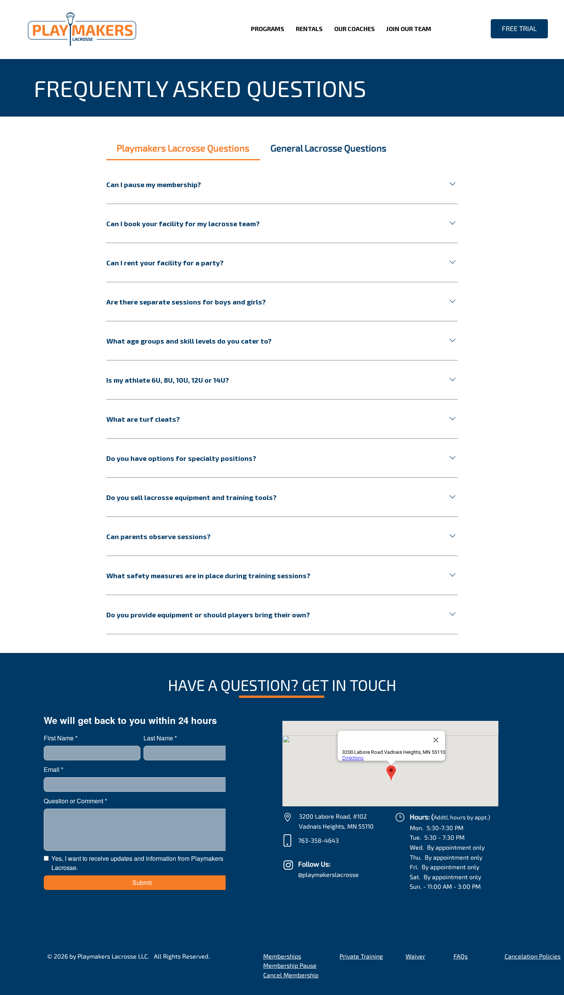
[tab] (183, 148)
